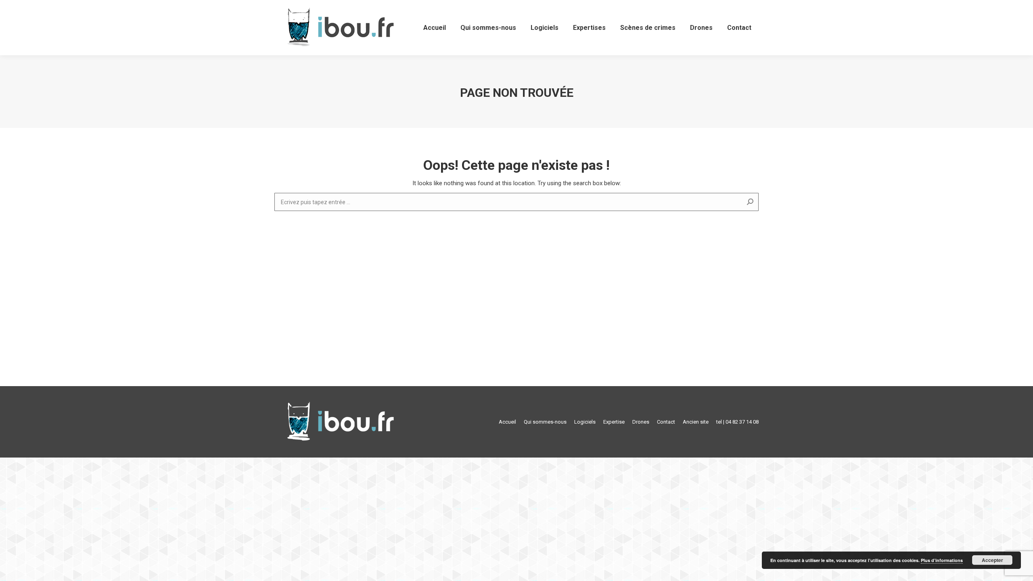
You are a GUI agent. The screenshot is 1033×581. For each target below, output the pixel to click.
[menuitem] (434, 27)
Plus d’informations (942, 560)
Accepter (992, 560)
